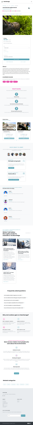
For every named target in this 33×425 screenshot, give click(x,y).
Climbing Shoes (20, 131)
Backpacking (22, 384)
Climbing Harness (6, 131)
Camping (27, 384)
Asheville (12, 5)
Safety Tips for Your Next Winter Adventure (8, 273)
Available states (5, 402)
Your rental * (6, 55)
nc (9, 5)
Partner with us (5, 403)
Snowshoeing (13, 384)
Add (9, 138)
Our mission (4, 401)
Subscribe (23, 415)
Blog (3, 404)
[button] (16, 140)
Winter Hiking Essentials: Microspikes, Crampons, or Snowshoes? (9, 249)
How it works (12, 14)
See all (4, 384)
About (8, 14)
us (7, 5)
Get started (16, 373)
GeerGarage (7, 1)
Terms (18, 401)
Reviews (17, 14)
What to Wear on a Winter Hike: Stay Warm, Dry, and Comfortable (23, 252)
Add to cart (16, 59)
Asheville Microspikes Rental (10, 7)
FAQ (20, 14)
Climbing (8, 384)
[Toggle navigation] (31, 1)
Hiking (4, 247)
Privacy (18, 400)
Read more (5, 259)
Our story (4, 400)
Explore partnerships (14, 179)
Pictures (4, 14)
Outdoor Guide (6, 271)
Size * (4, 46)
